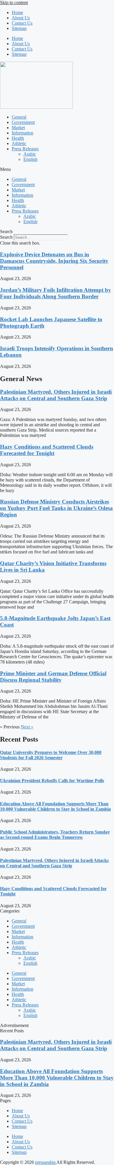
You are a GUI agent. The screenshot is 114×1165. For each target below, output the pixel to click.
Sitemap (19, 28)
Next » (27, 726)
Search (6, 237)
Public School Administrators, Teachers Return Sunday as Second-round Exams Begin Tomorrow (55, 834)
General (19, 117)
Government (23, 122)
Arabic (29, 153)
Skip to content (14, 2)
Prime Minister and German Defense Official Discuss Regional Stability (53, 676)
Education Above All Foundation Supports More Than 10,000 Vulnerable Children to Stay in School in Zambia (55, 806)
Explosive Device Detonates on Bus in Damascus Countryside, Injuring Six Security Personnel (54, 260)
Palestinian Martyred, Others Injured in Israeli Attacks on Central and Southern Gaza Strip (56, 395)
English (30, 159)
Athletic (19, 143)
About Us (21, 17)
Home (17, 12)
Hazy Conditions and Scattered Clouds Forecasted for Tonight (46, 450)
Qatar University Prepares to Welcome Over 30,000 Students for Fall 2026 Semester (50, 755)
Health (18, 138)
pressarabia (45, 1162)
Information (22, 132)
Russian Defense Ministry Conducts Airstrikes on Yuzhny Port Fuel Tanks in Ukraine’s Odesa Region (56, 508)
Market (18, 127)
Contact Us (22, 23)
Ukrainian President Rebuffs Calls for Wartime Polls (52, 780)
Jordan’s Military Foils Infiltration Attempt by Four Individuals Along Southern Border (55, 293)
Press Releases (25, 148)
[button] (57, 169)
